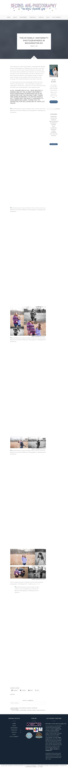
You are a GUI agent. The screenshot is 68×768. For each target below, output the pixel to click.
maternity (53, 123)
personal (54, 129)
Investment (23, 17)
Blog (47, 17)
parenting (53, 128)
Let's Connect (56, 17)
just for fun (53, 134)
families (53, 119)
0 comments (28, 700)
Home (8, 17)
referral (38, 584)
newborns (54, 116)
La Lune (40, 766)
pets (53, 126)
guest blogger (53, 132)
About (15, 17)
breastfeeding (53, 121)
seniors (53, 124)
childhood (53, 118)
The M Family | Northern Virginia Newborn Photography (23, 708)
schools (53, 135)
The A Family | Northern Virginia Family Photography (28, 710)
